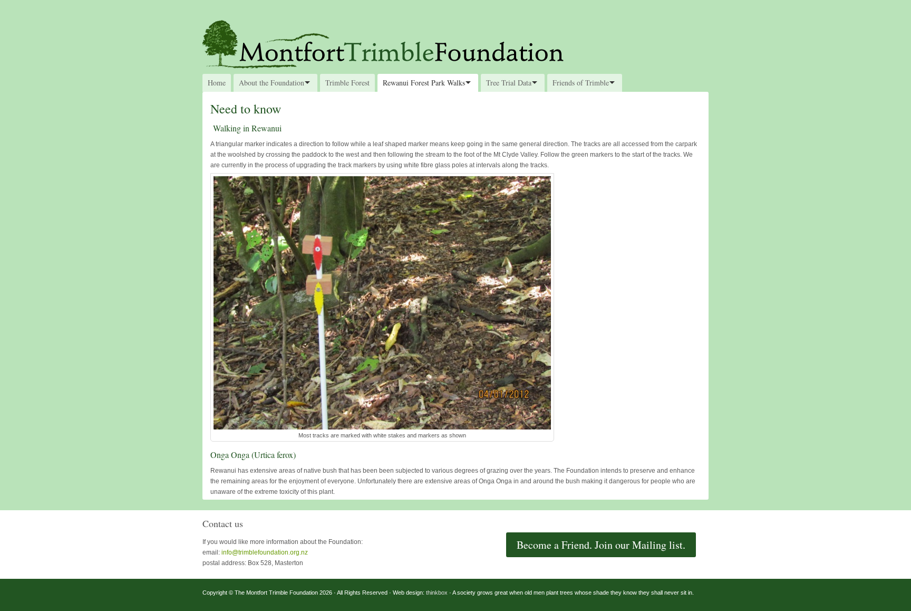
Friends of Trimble (581, 83)
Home (217, 83)
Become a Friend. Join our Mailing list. (601, 545)
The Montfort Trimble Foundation (455, 43)
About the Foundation (271, 83)
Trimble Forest (347, 83)
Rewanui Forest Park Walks (424, 83)
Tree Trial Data (508, 83)
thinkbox (437, 592)
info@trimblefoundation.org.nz (264, 552)
